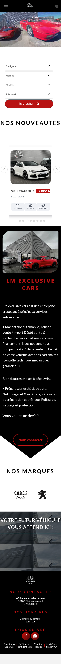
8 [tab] (44, 221)
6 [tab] (37, 221)
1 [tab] (19, 221)
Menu (5, 6)
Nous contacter (30, 440)
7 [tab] (41, 221)
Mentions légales (38, 645)
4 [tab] (30, 221)
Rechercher (26, 103)
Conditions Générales (9, 645)
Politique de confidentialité (25, 645)
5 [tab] (34, 221)
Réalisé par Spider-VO (51, 645)
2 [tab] (23, 221)
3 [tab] (27, 221)
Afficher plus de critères (29, 113)
